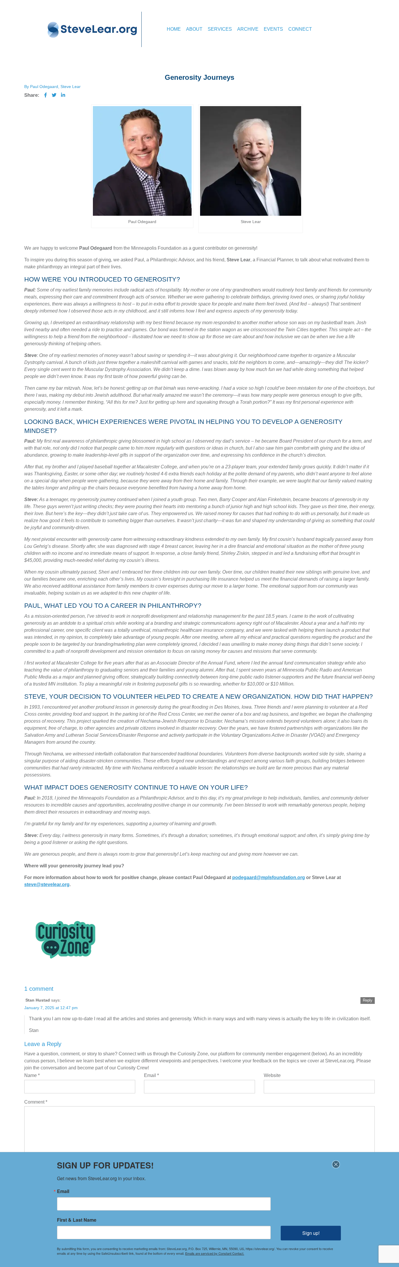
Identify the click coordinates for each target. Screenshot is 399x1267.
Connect (300, 29)
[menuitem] (173, 29)
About (194, 29)
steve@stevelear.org (47, 884)
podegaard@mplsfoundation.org (268, 877)
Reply (367, 1000)
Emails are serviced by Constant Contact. (214, 1253)
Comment (35, 1101)
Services (220, 29)
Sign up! (311, 1233)
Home (174, 29)
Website (272, 1075)
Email (151, 1075)
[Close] (336, 1164)
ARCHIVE (248, 29)
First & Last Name (76, 1220)
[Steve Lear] (92, 29)
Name (32, 1075)
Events (273, 29)
